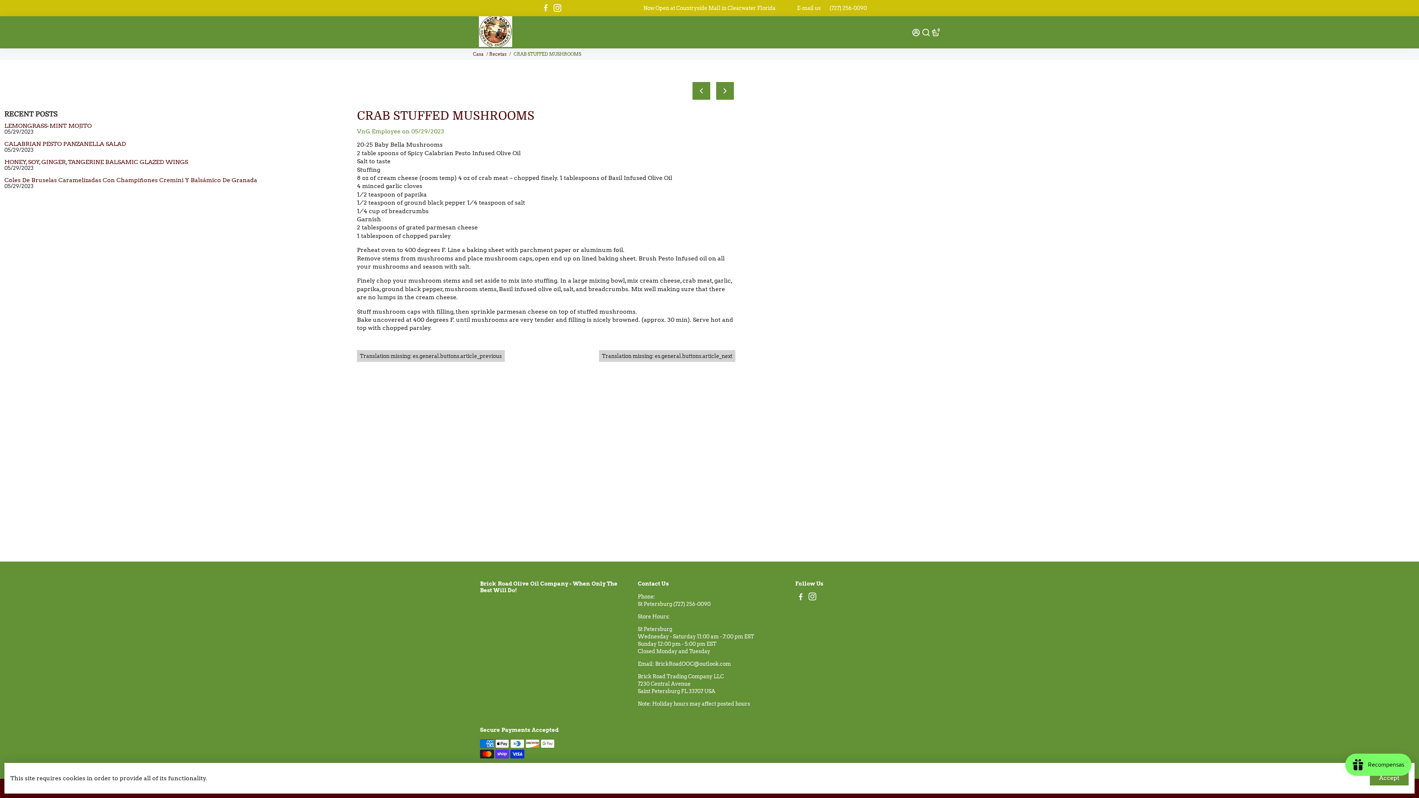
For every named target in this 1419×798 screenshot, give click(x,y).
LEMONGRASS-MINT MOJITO (48, 125)
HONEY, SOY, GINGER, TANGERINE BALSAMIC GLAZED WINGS (96, 162)
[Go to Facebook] (546, 8)
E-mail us (809, 8)
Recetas (498, 54)
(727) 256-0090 (848, 8)
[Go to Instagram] (557, 8)
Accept (1389, 777)
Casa (478, 54)
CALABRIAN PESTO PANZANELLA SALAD (65, 143)
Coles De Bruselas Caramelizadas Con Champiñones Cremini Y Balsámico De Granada (130, 180)
